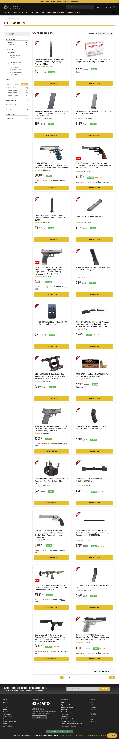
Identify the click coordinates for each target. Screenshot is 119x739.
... (81, 677)
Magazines (6, 712)
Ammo (5, 705)
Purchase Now (51, 84)
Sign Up (104, 689)
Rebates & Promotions (15, 55)
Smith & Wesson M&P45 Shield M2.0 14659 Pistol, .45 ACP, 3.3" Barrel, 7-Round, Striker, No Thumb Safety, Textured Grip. (51, 428)
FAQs (98, 7)
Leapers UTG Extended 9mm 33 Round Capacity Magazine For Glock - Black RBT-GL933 (50, 218)
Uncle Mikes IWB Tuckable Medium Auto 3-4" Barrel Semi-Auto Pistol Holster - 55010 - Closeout (51, 481)
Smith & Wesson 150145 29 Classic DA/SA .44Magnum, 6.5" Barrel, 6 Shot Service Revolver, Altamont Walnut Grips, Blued (94, 165)
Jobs (91, 719)
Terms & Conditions (67, 735)
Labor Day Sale (13, 74)
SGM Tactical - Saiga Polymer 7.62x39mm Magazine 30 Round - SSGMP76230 (91, 427)
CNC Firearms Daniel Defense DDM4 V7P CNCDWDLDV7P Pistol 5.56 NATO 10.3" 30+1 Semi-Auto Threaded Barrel (51, 587)
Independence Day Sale (16, 69)
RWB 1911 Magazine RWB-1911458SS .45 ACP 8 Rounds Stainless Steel (94, 112)
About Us (92, 717)
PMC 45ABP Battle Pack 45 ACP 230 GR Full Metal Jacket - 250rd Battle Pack (92, 375)
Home (5, 18)
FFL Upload (93, 709)
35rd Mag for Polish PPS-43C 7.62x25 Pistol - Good (92, 586)
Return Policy (65, 709)
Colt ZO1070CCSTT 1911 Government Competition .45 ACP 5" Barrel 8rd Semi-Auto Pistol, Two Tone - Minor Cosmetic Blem (92, 637)
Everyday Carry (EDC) (9, 721)
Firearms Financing (66, 712)
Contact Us (93, 721)
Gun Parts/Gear (7, 716)
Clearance (12, 57)
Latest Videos (65, 714)
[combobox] (80, 7)
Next (112, 677)
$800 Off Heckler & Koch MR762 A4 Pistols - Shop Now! (59, 1)
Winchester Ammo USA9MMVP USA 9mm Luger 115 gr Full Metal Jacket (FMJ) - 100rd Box (94, 61)
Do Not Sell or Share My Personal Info (59, 731)
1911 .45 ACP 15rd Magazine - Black (89, 216)
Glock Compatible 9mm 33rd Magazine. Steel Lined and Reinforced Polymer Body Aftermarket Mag (51, 62)
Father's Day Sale (14, 67)
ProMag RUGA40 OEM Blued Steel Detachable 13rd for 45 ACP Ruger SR (93, 268)
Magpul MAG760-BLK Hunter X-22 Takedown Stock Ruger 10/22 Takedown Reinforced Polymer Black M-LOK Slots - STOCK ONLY (92, 324)
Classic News (65, 716)
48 (111, 671)
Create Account (94, 705)
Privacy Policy (80, 735)
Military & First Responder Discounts (71, 723)
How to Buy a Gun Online (68, 721)
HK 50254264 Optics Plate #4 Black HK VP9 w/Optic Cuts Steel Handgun (51, 323)
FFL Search (93, 707)
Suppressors (7, 714)
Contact (104, 7)
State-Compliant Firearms (68, 726)
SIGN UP (39, 717)
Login (91, 702)
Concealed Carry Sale (15, 62)
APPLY (25, 84)
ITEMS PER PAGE (99, 671)
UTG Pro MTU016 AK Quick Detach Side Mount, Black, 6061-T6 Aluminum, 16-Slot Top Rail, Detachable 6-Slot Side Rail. (51, 376)
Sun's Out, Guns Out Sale (16, 72)
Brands (5, 723)
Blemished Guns (14, 60)
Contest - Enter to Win (67, 719)
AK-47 (5, 709)
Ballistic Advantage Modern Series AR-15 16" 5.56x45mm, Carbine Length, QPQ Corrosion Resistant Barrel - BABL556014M (92, 533)
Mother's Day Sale (14, 65)
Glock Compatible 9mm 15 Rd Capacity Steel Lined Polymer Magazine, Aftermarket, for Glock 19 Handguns (51, 113)
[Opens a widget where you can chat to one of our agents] (112, 735)
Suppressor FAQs (66, 705)
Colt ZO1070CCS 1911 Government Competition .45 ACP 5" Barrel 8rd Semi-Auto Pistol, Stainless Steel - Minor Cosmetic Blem (51, 165)
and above (18, 95)
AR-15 (5, 707)
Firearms (5, 702)
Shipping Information (67, 707)
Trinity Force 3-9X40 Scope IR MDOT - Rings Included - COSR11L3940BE (92, 480)
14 (85, 677)
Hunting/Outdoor (8, 719)
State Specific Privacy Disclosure (96, 735)
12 (106, 671)
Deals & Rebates (12, 52)
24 (108, 671)
